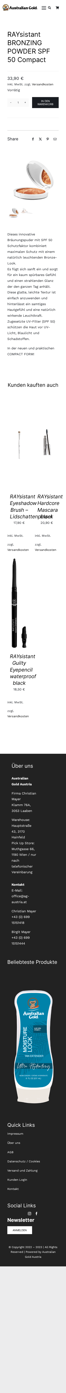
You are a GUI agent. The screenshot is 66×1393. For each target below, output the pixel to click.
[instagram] (29, 1213)
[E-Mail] (55, 139)
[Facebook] (33, 139)
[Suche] (49, 8)
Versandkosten (42, 84)
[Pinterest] (47, 139)
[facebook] (36, 1213)
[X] (40, 139)
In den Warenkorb (45, 102)
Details (22, 448)
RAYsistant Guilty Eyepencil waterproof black (23, 669)
